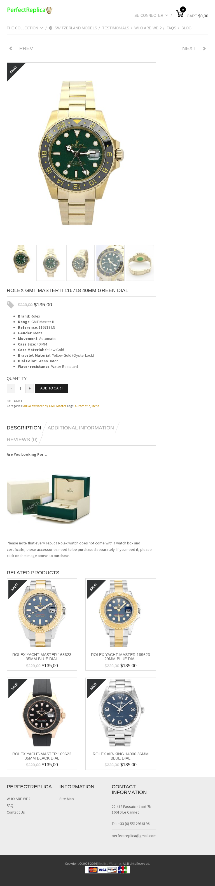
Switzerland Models (76, 28)
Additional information (81, 428)
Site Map (66, 798)
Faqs (171, 28)
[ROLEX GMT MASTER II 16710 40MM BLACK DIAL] (204, 48)
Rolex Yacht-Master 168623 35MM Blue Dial (41, 656)
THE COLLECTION (22, 28)
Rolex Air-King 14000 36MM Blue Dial (121, 756)
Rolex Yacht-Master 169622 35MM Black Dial (41, 756)
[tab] (27, 428)
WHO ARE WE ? (148, 28)
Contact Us (16, 812)
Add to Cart (51, 388)
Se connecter (148, 15)
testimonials (115, 28)
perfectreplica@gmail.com (134, 835)
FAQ (10, 805)
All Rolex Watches (35, 406)
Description (24, 428)
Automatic (82, 406)
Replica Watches (109, 863)
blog (186, 28)
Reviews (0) (22, 439)
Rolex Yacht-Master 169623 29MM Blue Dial (120, 656)
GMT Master (57, 406)
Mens (95, 406)
